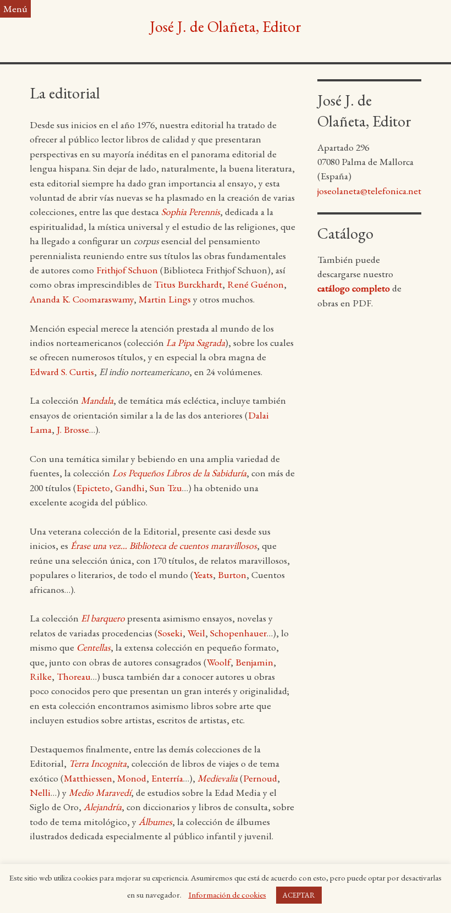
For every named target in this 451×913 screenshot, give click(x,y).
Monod (131, 778)
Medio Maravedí (100, 792)
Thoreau (74, 676)
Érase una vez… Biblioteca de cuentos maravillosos (163, 545)
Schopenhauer (238, 632)
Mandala (97, 400)
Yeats (203, 574)
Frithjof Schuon (127, 269)
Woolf (218, 662)
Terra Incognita (98, 763)
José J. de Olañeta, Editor (225, 26)
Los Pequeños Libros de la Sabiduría (179, 472)
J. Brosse (73, 429)
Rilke (41, 676)
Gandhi (130, 487)
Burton (232, 574)
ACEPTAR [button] (299, 895)
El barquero (103, 618)
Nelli (40, 792)
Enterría (167, 778)
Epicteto (93, 487)
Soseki (170, 632)
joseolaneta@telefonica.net (369, 190)
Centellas (93, 647)
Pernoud (260, 778)
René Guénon (255, 284)
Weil (196, 632)
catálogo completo (353, 288)
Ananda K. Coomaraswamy (82, 299)
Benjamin (254, 662)
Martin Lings (165, 299)
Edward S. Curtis (62, 371)
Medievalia (217, 778)
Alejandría (103, 806)
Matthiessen (88, 778)
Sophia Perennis (190, 211)
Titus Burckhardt (188, 284)
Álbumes (155, 821)
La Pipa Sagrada (195, 342)
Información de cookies (227, 894)
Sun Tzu (166, 487)
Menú (15, 8)
